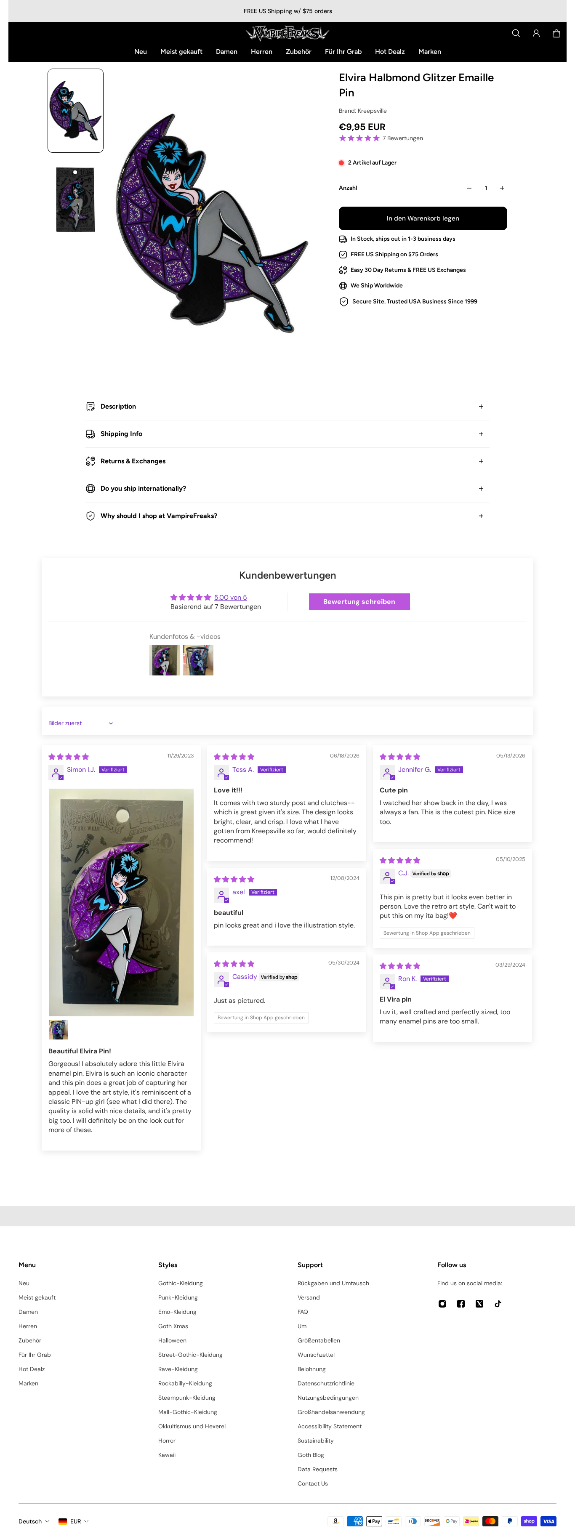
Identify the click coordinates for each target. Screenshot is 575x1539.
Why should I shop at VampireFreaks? (159, 516)
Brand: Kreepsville (363, 110)
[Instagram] (442, 1303)
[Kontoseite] (536, 33)
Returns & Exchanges (133, 461)
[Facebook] (461, 1303)
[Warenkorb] (556, 33)
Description (118, 406)
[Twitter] (479, 1303)
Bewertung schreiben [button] (359, 601)
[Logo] (287, 33)
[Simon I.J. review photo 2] (58, 1030)
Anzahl (348, 187)
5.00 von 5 (230, 597)
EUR (75, 1521)
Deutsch (30, 1521)
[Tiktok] (498, 1303)
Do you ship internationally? (143, 488)
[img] (68, 756)
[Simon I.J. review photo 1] (121, 902)
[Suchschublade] (516, 33)
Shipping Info (121, 434)
